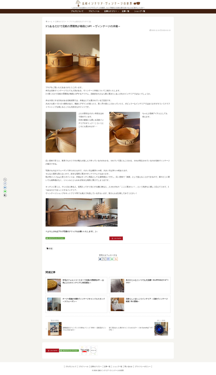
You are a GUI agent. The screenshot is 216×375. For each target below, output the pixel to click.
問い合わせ (128, 366)
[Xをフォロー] (104, 259)
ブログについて (70, 366)
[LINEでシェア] (5, 191)
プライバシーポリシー (143, 366)
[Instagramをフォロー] (108, 259)
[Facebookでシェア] (5, 183)
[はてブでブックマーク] (5, 187)
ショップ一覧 (117, 366)
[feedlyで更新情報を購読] (112, 259)
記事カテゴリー (96, 366)
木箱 (50, 249)
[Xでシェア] (5, 179)
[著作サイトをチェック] (100, 259)
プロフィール (83, 366)
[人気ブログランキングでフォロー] (55, 238)
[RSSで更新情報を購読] (116, 259)
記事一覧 (107, 366)
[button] (5, 195)
